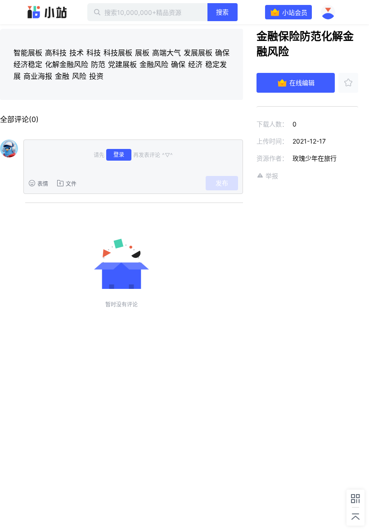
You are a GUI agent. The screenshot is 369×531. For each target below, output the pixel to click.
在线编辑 (302, 82)
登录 (118, 154)
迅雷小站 (47, 12)
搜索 (222, 12)
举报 (272, 176)
